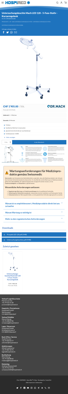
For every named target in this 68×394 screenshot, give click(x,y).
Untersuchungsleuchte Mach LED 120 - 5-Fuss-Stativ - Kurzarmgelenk (13, 277)
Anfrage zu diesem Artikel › (9, 29)
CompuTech (48, 380)
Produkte (5, 21)
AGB (27, 382)
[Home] (17, 2)
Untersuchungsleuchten (41, 21)
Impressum (32, 382)
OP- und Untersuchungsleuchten (20, 21)
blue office (30, 380)
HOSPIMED (23, 380)
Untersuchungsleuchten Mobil (12, 25)
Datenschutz (39, 382)
